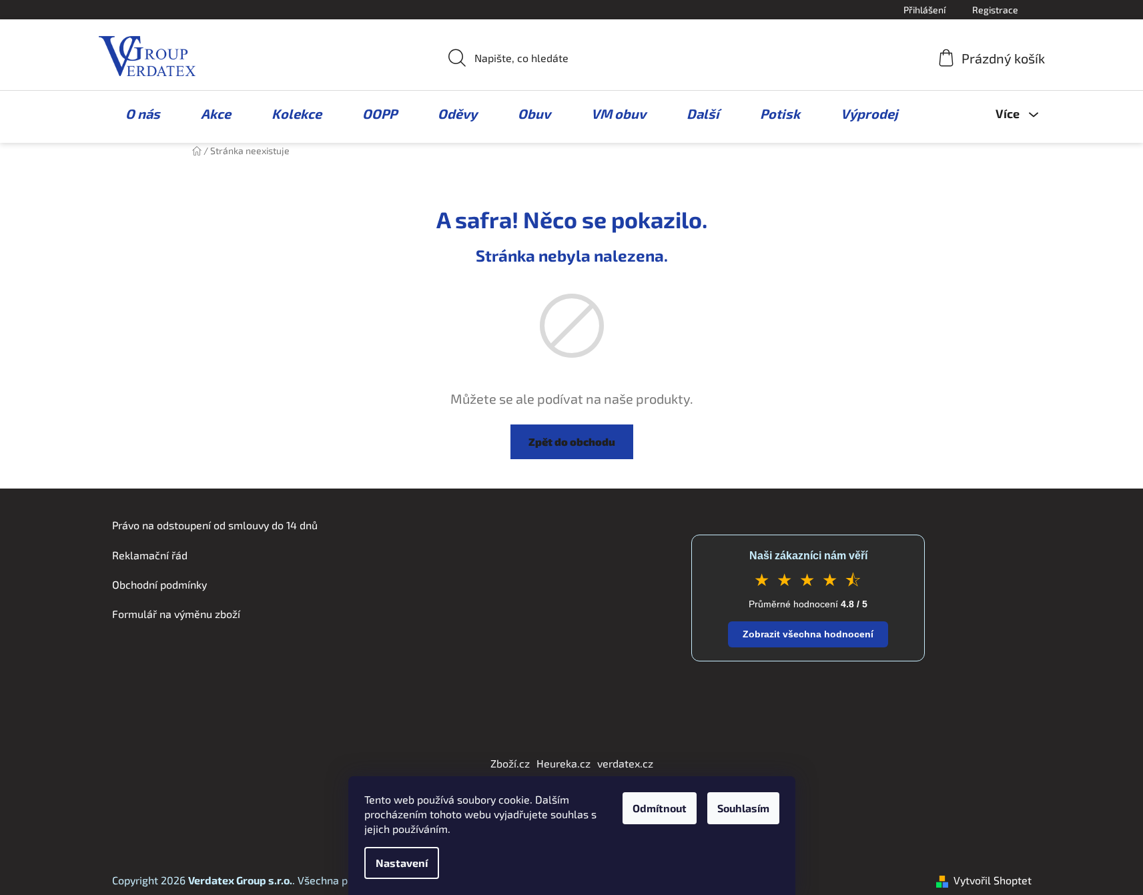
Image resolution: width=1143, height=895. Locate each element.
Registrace (995, 9)
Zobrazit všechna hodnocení (808, 634)
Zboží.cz (510, 763)
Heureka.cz (563, 763)
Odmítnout (660, 808)
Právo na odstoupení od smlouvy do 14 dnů (215, 525)
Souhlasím (743, 808)
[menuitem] (136, 113)
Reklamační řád (149, 555)
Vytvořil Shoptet (993, 880)
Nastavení (402, 862)
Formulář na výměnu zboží (176, 613)
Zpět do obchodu (571, 441)
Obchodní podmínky (159, 584)
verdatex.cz (625, 763)
